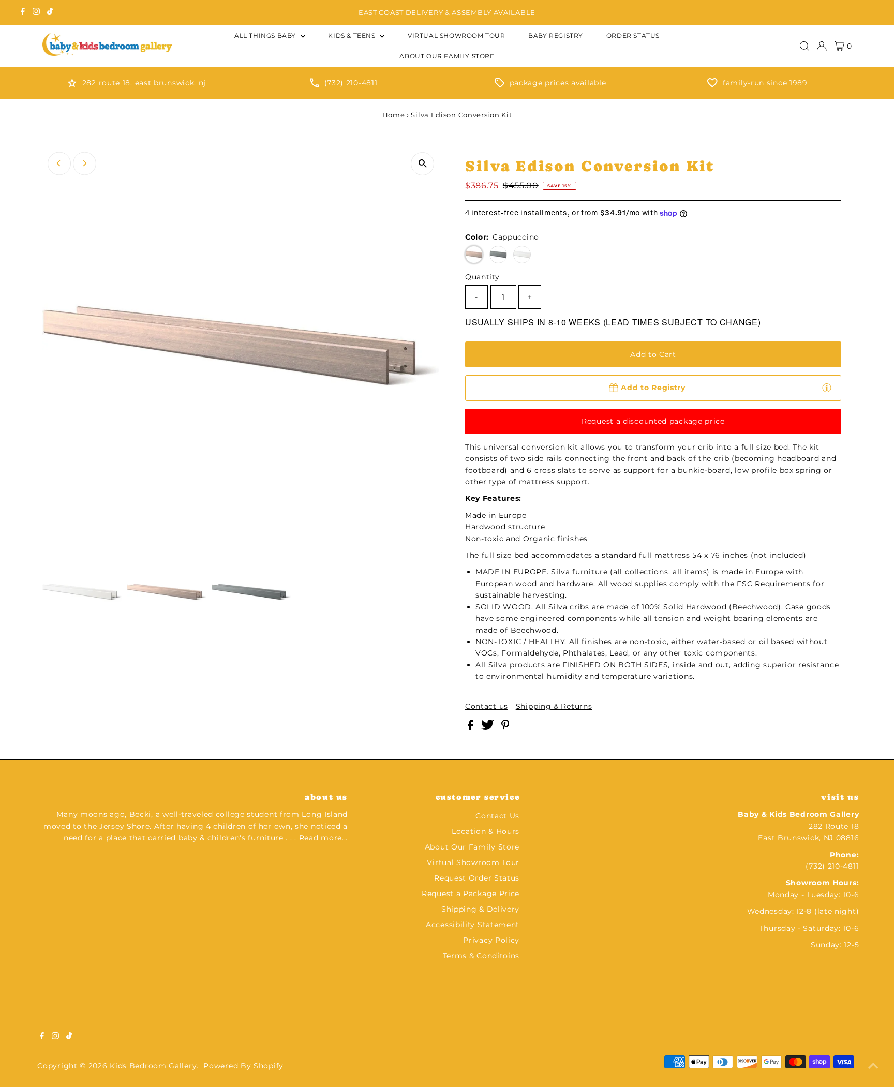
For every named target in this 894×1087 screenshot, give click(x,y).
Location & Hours (485, 831)
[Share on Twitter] (488, 727)
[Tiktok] (49, 12)
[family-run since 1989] (712, 85)
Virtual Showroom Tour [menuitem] (456, 35)
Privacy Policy (491, 940)
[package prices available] (499, 85)
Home (393, 115)
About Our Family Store (472, 847)
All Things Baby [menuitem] (266, 35)
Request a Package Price (470, 893)
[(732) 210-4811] (314, 85)
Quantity (482, 276)
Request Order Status (476, 878)
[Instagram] (36, 12)
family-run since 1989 (765, 82)
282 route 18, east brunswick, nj (144, 82)
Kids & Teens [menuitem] (352, 35)
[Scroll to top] (873, 1066)
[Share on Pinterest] (505, 727)
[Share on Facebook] (472, 727)
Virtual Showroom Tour (473, 862)
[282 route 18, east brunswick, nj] (72, 85)
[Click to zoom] (422, 163)
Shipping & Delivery (480, 909)
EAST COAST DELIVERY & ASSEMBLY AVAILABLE (447, 12)
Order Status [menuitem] (633, 35)
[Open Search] (804, 46)
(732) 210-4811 (351, 82)
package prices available (558, 82)
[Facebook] (22, 12)
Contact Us (497, 816)
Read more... (323, 837)
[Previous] (59, 163)
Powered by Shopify (243, 1065)
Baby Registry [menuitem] (555, 35)
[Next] (84, 163)
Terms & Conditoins (481, 955)
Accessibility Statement (472, 924)
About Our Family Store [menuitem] (446, 56)
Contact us (486, 706)
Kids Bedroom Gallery (153, 1065)
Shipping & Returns (554, 706)
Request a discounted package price (653, 421)
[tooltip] (826, 387)
